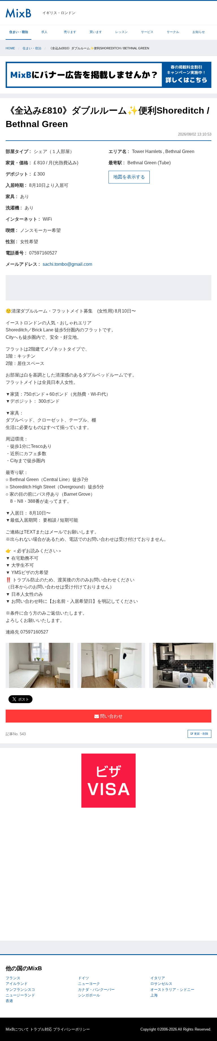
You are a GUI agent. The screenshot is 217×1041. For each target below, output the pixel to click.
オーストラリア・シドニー (172, 989)
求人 (44, 32)
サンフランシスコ (20, 989)
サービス (147, 32)
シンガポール (89, 995)
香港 (9, 1001)
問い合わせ (111, 716)
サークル (173, 32)
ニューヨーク (89, 984)
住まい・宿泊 (18, 32)
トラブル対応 (41, 1029)
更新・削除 (200, 733)
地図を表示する (129, 176)
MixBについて (17, 1029)
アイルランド (17, 984)
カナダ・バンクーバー (96, 989)
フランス (13, 978)
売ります (70, 32)
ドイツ (83, 978)
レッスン (121, 32)
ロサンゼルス (161, 984)
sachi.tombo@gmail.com (67, 264)
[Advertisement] (108, 287)
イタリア (157, 978)
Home (10, 48)
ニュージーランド (20, 995)
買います (96, 32)
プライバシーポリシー (71, 1029)
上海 (154, 995)
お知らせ (198, 32)
